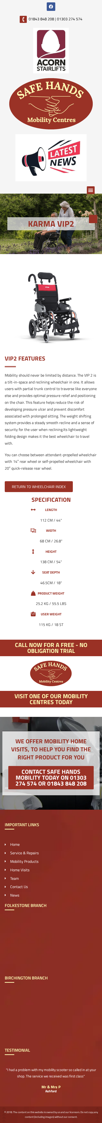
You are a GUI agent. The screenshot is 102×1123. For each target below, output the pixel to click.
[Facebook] (51, 6)
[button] (91, 190)
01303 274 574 (69, 19)
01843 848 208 (41, 19)
